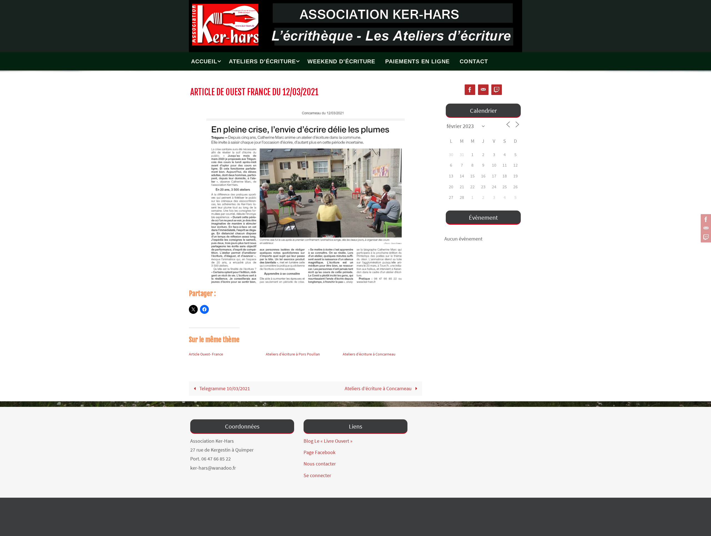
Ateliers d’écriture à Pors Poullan (293, 354)
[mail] (705, 228)
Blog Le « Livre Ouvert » (328, 441)
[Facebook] (705, 219)
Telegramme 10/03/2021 (224, 388)
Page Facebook (320, 452)
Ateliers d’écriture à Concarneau (369, 354)
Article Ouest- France (206, 354)
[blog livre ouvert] (705, 237)
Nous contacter (320, 463)
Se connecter (317, 475)
